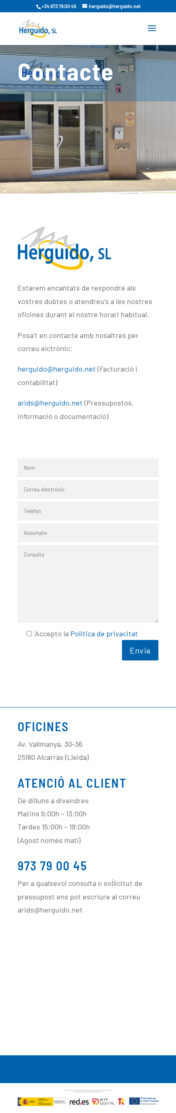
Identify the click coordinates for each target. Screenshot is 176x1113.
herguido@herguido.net (57, 368)
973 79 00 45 (52, 865)
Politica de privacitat (104, 633)
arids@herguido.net (50, 402)
